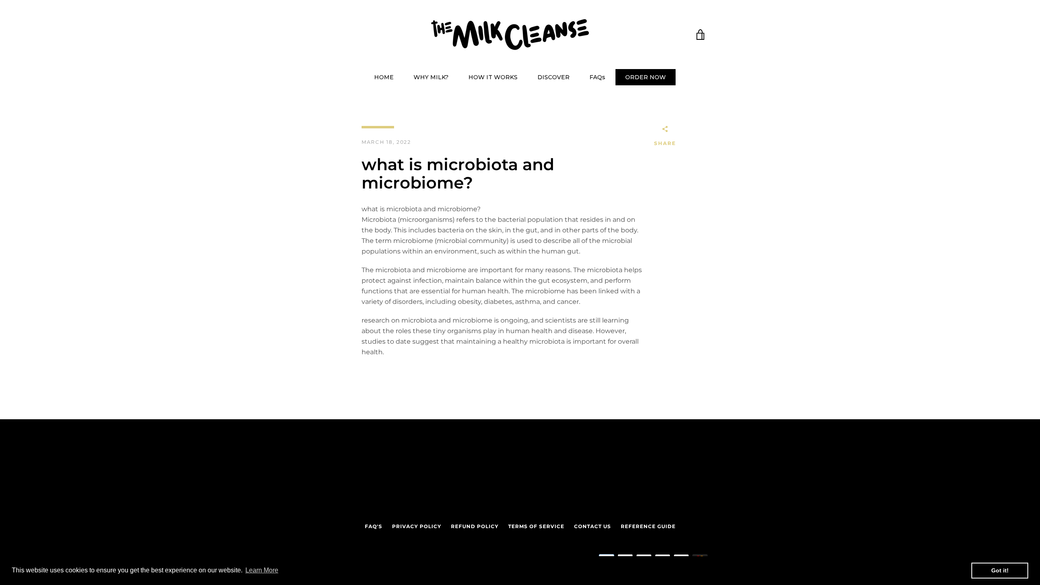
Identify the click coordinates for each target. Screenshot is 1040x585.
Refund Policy (474, 526)
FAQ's (373, 526)
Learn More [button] (261, 570)
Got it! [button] (1000, 570)
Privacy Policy (416, 526)
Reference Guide (648, 526)
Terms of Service (536, 526)
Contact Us (592, 526)
